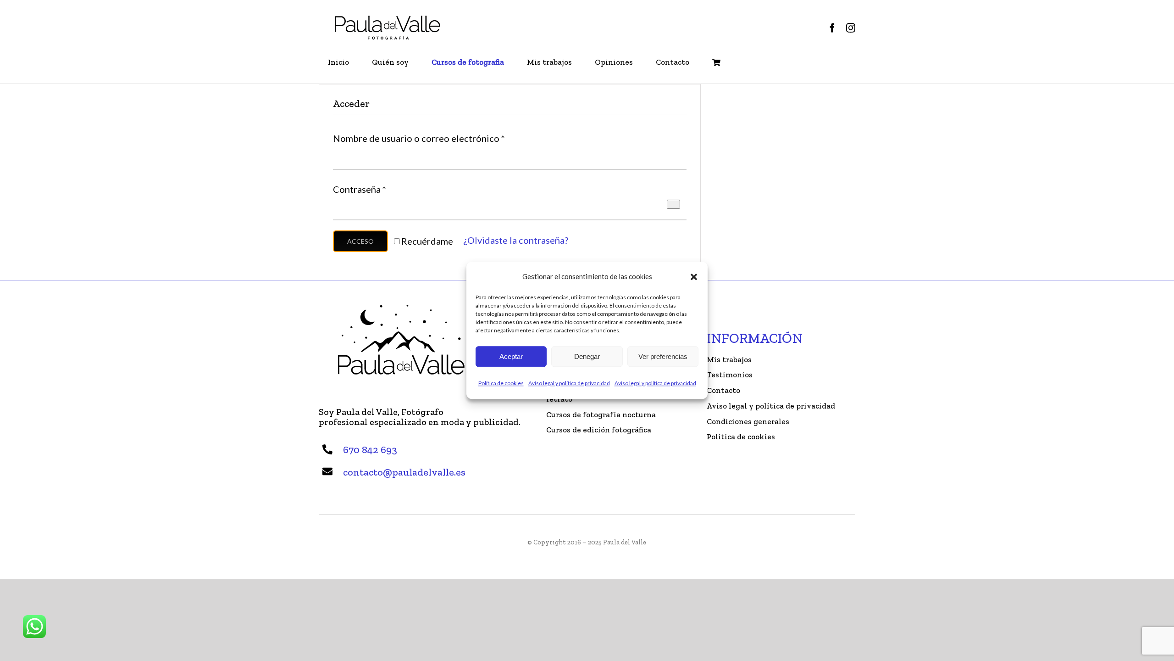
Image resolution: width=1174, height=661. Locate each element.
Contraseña (359, 189)
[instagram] (850, 28)
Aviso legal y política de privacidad (569, 383)
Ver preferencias (662, 356)
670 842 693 (370, 449)
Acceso (360, 241)
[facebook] (832, 28)
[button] (693, 276)
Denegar (587, 356)
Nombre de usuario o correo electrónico (419, 138)
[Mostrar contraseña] (673, 204)
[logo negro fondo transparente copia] (387, 18)
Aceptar (511, 356)
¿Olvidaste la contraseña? (515, 240)
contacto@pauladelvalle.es (404, 472)
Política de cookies (501, 383)
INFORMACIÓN (755, 338)
